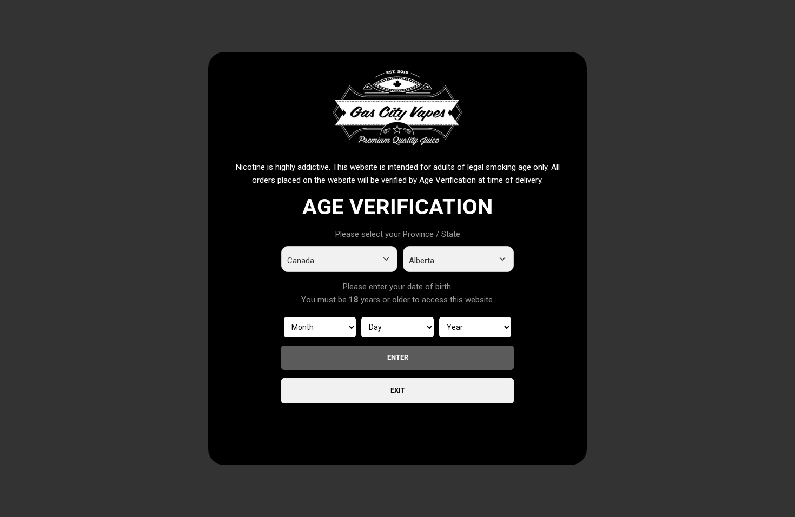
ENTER (397, 357)
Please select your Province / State (397, 234)
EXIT (397, 390)
